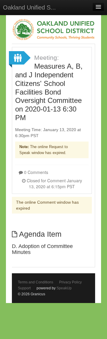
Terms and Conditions (35, 282)
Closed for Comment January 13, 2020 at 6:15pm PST (54, 183)
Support (24, 288)
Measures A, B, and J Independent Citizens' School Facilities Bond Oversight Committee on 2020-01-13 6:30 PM (49, 92)
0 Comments (35, 172)
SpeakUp (64, 288)
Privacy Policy (70, 282)
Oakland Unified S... (29, 7)
